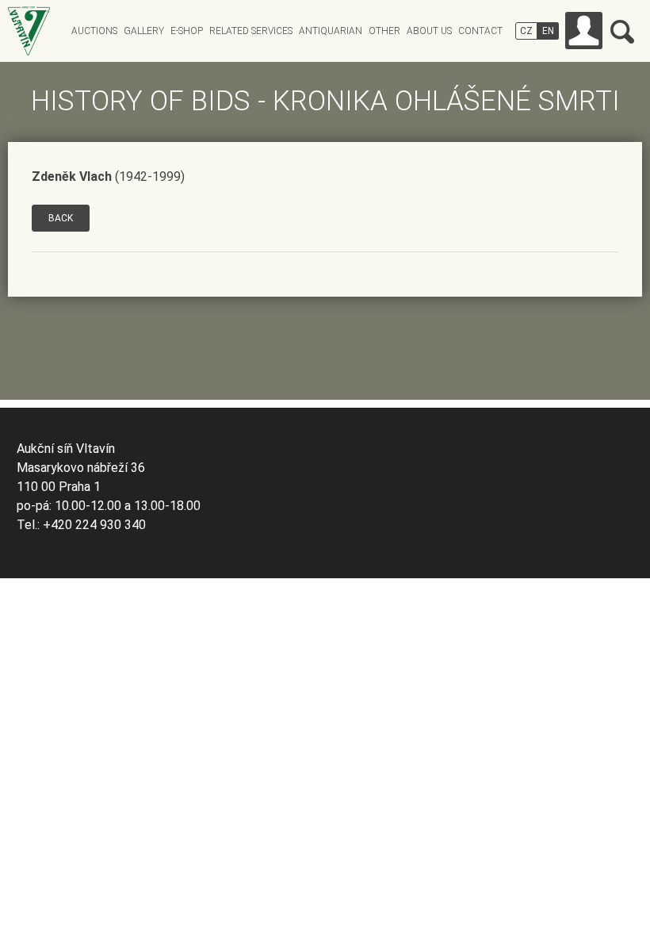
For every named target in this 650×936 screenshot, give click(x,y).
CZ (526, 30)
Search (622, 32)
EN (548, 30)
